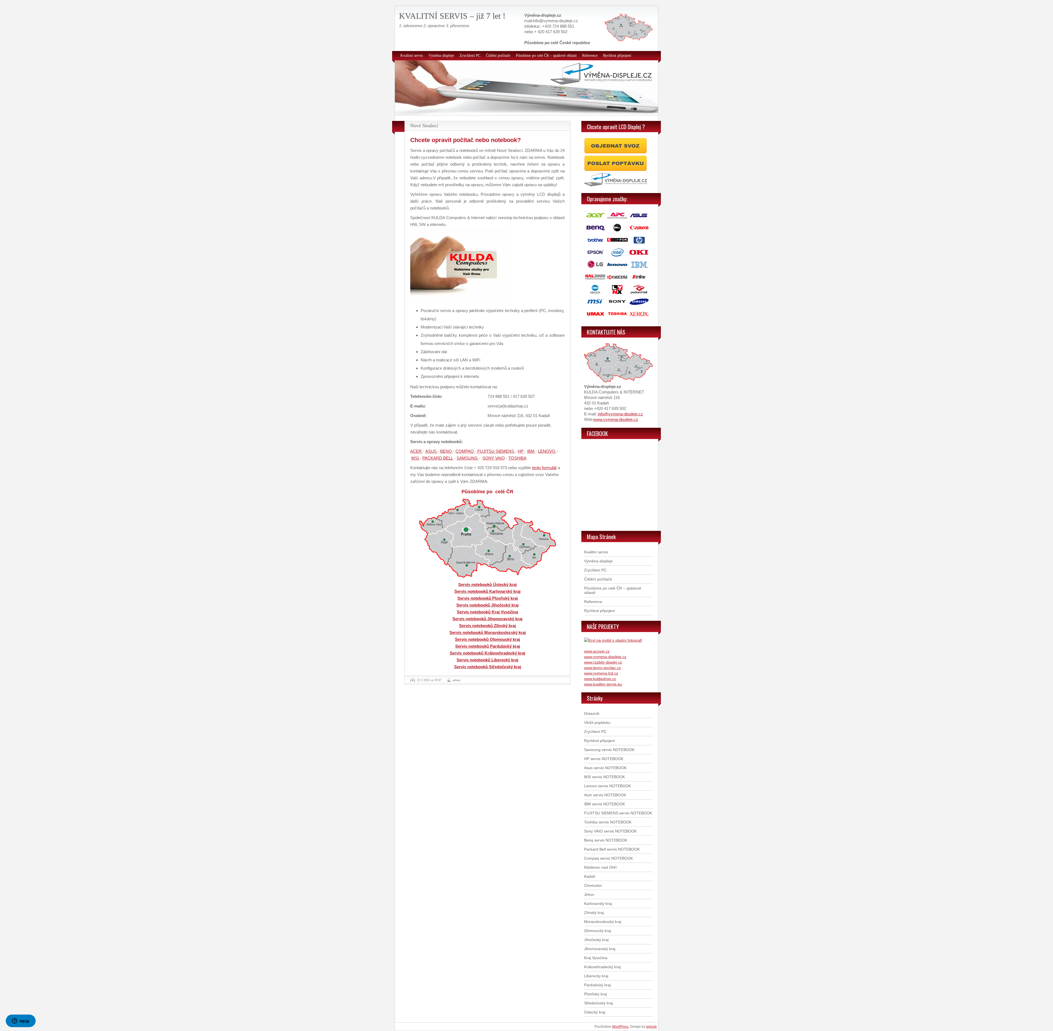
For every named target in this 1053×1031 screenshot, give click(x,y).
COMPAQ (465, 451)
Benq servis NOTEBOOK (605, 840)
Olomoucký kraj (597, 930)
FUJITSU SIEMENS (495, 451)
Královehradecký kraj (602, 967)
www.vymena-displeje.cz (615, 419)
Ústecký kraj (594, 1012)
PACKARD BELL (437, 458)
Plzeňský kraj (595, 994)
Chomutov (593, 885)
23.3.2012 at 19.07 (429, 680)
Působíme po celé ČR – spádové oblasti (546, 55)
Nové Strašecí (424, 125)
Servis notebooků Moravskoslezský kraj (487, 632)
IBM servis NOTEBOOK (604, 804)
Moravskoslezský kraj (602, 921)
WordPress (620, 1027)
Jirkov (589, 894)
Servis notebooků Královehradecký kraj (487, 653)
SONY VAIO (493, 458)
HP (521, 451)
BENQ (446, 451)
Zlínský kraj (594, 912)
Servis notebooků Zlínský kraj (487, 625)
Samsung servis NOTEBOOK (609, 749)
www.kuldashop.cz (600, 678)
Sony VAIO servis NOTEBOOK (610, 831)
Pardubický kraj (597, 985)
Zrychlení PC (470, 55)
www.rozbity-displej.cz (603, 662)
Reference (590, 55)
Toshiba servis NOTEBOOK (608, 822)
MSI (415, 458)
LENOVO (547, 451)
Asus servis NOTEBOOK (605, 768)
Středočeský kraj (598, 1003)
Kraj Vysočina (595, 958)
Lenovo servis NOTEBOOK (607, 786)
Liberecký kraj (596, 976)
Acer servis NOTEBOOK (605, 795)
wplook (651, 1027)
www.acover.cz (597, 651)
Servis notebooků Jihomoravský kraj (487, 618)
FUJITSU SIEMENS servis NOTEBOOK (618, 813)
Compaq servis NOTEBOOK (608, 858)
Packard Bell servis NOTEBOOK (612, 849)
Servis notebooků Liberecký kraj (487, 660)
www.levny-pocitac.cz (602, 667)
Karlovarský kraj (598, 903)
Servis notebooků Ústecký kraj (487, 584)
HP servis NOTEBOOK (603, 759)
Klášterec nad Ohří (600, 867)
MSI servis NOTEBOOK (604, 777)
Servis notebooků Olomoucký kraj (487, 639)
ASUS (431, 451)
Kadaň (589, 876)
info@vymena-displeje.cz (620, 414)
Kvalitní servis (411, 55)
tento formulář (544, 467)
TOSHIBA (517, 458)
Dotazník (591, 713)
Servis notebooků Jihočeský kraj (487, 605)
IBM (531, 451)
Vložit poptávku (597, 722)
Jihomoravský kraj (599, 949)
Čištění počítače (498, 55)
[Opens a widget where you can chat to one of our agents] (20, 1021)
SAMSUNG (468, 458)
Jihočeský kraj (596, 939)
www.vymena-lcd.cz (601, 673)
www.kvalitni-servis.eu (603, 684)
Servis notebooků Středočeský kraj (487, 666)
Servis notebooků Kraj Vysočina (487, 612)
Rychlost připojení (617, 55)
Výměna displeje (441, 55)
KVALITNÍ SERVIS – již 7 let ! (452, 15)
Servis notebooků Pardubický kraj (487, 646)
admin (456, 680)
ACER (416, 451)
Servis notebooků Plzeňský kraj (487, 598)
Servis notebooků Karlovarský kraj (487, 591)
